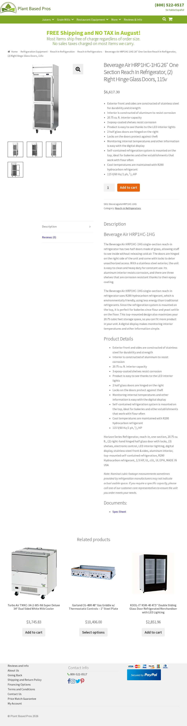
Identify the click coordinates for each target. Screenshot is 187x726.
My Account (15, 703)
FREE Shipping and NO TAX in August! (94, 32)
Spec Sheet (119, 511)
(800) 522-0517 (169, 5)
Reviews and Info (18, 665)
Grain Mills (63, 19)
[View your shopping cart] (173, 18)
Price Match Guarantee (22, 698)
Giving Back (15, 675)
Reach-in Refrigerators (89, 51)
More (114, 19)
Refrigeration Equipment (34, 51)
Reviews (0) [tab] (49, 237)
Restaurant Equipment (91, 19)
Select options (93, 632)
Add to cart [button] (33, 632)
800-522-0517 (78, 674)
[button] (78, 69)
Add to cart (128, 187)
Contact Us (15, 694)
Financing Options (19, 684)
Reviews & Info (133, 19)
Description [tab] (49, 226)
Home (14, 51)
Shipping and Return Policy (24, 680)
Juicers (46, 19)
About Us (13, 670)
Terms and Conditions (21, 689)
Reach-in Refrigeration (62, 51)
